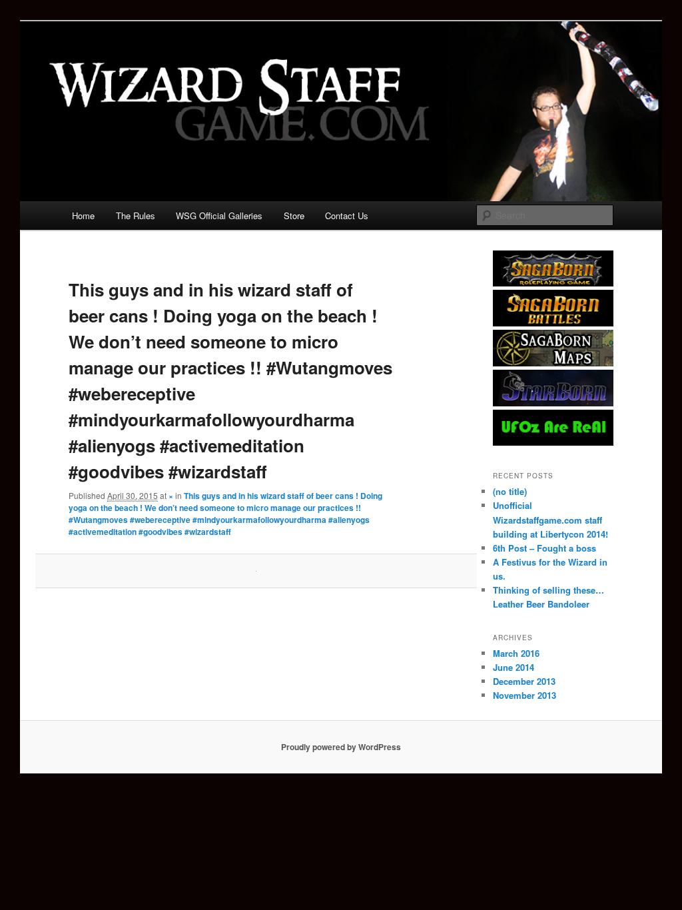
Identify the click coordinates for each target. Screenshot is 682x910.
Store (294, 215)
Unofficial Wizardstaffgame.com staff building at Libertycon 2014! (550, 519)
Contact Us (346, 215)
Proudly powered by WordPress (341, 747)
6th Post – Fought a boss (544, 548)
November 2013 (524, 695)
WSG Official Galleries (219, 215)
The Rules (135, 215)
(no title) (510, 491)
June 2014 (513, 667)
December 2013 (524, 681)
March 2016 (516, 653)
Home (83, 215)
